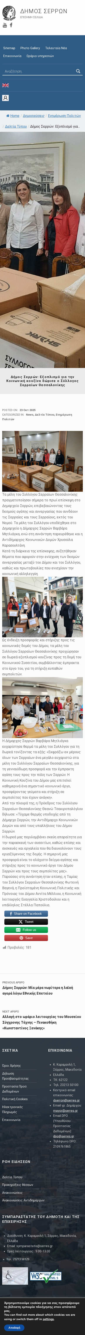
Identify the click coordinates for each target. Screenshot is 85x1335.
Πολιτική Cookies (15, 1099)
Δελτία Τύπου (16, 126)
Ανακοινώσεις (12, 1193)
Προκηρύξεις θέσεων (17, 1185)
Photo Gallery (30, 48)
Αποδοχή (14, 1328)
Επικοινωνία (12, 56)
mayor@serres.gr (65, 1111)
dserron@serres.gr (66, 1100)
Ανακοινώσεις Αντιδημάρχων (23, 1200)
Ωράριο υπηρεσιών (40, 56)
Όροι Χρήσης (11, 1066)
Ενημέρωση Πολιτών (64, 116)
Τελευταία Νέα (56, 48)
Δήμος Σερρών (44, 11)
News (29, 414)
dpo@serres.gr (63, 1136)
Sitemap (9, 48)
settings (48, 1319)
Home (14, 116)
